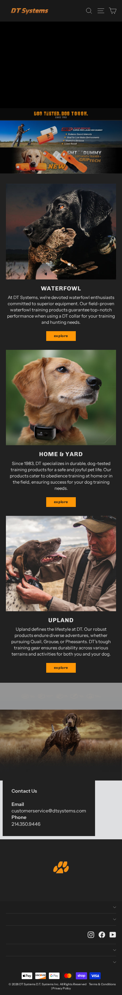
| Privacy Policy (61, 988)
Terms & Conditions (102, 984)
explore (61, 336)
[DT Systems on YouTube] (113, 934)
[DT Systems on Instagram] (91, 934)
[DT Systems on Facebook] (102, 934)
